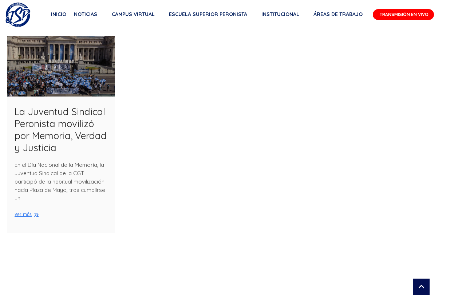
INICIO (58, 14)
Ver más (26, 215)
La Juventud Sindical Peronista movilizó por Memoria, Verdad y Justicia (61, 130)
